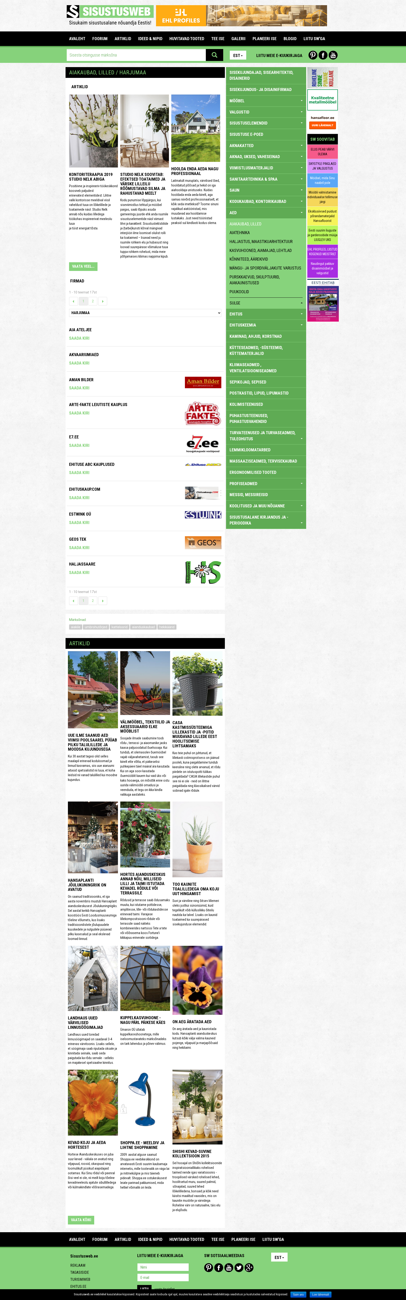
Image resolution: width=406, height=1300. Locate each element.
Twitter (238, 1267)
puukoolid (239, 291)
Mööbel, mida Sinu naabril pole (322, 180)
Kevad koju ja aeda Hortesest (87, 1145)
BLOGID (290, 38)
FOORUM (100, 38)
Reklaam (77, 1265)
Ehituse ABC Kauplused (91, 464)
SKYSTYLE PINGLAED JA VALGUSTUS (322, 166)
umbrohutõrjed (96, 627)
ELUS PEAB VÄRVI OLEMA (322, 152)
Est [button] (236, 55)
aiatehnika (240, 232)
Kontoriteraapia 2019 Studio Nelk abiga (91, 177)
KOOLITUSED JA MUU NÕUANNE (257, 505)
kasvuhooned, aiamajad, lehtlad (261, 250)
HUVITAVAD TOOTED (186, 38)
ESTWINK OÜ (80, 514)
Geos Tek (77, 539)
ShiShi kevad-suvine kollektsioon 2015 (191, 1154)
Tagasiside (79, 1272)
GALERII (238, 38)
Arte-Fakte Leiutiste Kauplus (98, 404)
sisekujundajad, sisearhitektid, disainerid (261, 75)
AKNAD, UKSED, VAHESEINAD (255, 156)
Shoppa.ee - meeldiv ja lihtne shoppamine (142, 1145)
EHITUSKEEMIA (243, 325)
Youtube (333, 55)
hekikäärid (167, 627)
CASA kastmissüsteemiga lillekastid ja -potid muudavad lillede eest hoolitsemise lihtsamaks (194, 734)
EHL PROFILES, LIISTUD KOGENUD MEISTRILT (322, 251)
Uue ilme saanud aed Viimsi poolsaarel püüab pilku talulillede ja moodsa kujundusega (92, 742)
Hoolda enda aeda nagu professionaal (194, 171)
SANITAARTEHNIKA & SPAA (253, 179)
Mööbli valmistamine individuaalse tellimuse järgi (322, 197)
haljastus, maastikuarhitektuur (261, 241)
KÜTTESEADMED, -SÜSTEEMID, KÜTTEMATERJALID (256, 350)
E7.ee (74, 436)
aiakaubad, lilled (246, 223)
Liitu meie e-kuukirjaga (279, 55)
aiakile (75, 627)
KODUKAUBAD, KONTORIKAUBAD (258, 201)
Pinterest (312, 55)
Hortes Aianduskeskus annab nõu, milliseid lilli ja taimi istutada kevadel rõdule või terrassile (142, 883)
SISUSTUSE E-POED (246, 134)
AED (233, 212)
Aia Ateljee (80, 329)
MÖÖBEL (237, 100)
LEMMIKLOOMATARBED (250, 449)
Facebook (323, 55)
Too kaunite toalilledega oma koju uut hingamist (195, 889)
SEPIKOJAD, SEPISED (248, 382)
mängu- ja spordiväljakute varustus (265, 268)
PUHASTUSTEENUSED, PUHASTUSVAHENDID (249, 418)
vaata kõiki (81, 1220)
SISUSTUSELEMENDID (248, 123)
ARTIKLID (123, 38)
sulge (235, 302)
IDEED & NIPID (150, 38)
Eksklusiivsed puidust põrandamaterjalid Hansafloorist (322, 216)
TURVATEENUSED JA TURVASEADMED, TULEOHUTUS (263, 435)
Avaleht (77, 38)
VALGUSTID (239, 112)
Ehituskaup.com (84, 489)
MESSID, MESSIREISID (249, 494)
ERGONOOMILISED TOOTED (253, 472)
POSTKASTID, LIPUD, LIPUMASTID (259, 393)
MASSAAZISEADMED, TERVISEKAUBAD (263, 461)
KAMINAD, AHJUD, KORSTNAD (256, 336)
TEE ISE (217, 38)
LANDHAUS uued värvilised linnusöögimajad (85, 1022)
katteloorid (120, 627)
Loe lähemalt (320, 1294)
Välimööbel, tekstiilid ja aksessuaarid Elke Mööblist (145, 726)
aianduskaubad (143, 627)
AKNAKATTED (242, 145)
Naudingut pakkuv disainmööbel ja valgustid (322, 268)
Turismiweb (80, 1279)
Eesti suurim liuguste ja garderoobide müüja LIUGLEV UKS (322, 235)
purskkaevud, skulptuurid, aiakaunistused (255, 279)
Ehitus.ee (78, 1286)
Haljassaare (82, 564)
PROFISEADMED (243, 483)
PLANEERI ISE (265, 38)
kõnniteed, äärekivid (249, 259)
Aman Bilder (81, 379)
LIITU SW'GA (314, 38)
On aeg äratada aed (191, 1021)
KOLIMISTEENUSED (246, 404)
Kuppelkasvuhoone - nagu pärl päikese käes (142, 1020)
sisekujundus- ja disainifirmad (261, 89)
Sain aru (298, 1294)
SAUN (234, 190)
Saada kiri (79, 338)
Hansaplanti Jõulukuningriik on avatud (87, 885)
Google (249, 1267)
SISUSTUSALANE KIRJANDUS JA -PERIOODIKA (259, 520)
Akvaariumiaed (84, 354)
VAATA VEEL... (83, 266)
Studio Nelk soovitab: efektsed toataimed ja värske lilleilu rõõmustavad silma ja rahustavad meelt (142, 183)
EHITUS (236, 314)
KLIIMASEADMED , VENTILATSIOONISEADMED (253, 367)
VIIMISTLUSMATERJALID (251, 167)
